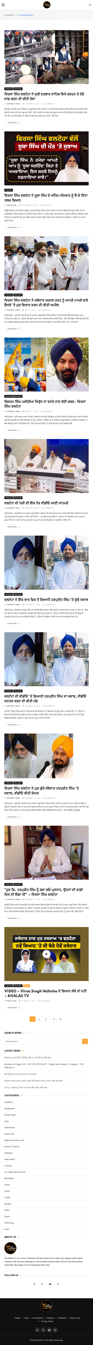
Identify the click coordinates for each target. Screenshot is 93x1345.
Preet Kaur (11, 205)
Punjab (7, 1197)
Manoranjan (9, 1178)
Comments (49, 104)
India (6, 1121)
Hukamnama (9, 1108)
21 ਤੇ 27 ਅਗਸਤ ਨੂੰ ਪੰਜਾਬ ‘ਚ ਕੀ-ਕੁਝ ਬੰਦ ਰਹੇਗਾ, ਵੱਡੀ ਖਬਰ (25, 1087)
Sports (7, 1216)
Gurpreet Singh (13, 104)
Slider (6, 1210)
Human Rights (10, 1115)
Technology (9, 1223)
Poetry (7, 1191)
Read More (12, 123)
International (9, 1127)
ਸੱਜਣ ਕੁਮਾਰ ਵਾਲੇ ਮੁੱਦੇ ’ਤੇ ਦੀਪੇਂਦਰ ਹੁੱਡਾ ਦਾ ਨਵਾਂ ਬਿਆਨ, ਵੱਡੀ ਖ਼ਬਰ (27, 1057)
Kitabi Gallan (9, 1159)
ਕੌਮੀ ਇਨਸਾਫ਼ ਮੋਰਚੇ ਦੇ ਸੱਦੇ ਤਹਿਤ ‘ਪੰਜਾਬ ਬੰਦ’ (20, 1074)
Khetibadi (8, 1153)
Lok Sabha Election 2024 (14, 1172)
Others (7, 1185)
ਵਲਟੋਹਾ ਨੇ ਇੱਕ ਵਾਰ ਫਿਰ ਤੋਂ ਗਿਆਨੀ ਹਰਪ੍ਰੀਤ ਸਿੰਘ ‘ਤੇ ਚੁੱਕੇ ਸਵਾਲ (46, 600)
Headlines (8, 1102)
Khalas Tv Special (11, 1146)
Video (6, 1229)
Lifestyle (8, 1166)
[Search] (90, 5)
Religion (7, 1204)
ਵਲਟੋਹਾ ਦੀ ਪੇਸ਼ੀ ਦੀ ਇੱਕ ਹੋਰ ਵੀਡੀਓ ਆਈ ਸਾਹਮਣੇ (36, 503)
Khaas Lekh (9, 1134)
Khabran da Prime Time (14, 1140)
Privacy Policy (47, 1321)
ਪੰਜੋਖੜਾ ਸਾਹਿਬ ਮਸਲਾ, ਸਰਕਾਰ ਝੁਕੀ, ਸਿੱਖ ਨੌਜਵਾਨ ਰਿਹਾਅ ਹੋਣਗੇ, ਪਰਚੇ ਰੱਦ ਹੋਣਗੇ (33, 1081)
